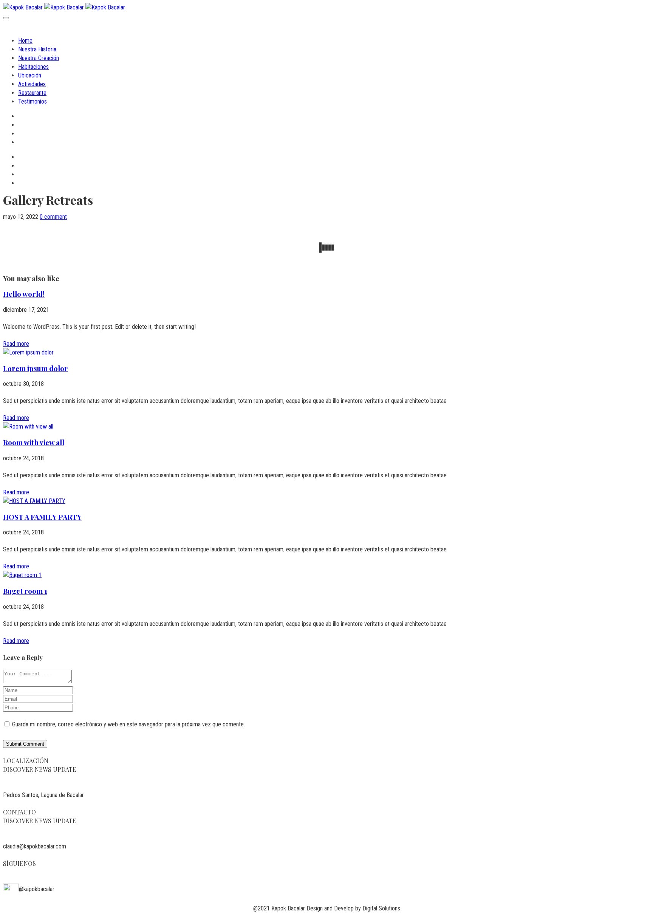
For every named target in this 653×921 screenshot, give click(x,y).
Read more (16, 343)
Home (25, 40)
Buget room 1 (25, 591)
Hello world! (24, 294)
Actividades (32, 84)
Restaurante (32, 92)
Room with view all (33, 442)
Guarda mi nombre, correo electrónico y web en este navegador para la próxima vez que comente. (128, 724)
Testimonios (32, 101)
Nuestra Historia (37, 49)
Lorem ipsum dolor (35, 368)
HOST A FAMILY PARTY (42, 517)
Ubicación (29, 75)
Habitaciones (33, 66)
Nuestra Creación (38, 58)
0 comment (53, 216)
